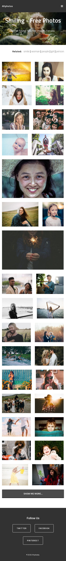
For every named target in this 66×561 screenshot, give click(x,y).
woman (35, 51)
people (45, 51)
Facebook (44, 528)
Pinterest (33, 540)
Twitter (22, 528)
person (60, 51)
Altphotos (7, 6)
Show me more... (33, 493)
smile (26, 51)
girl (52, 51)
